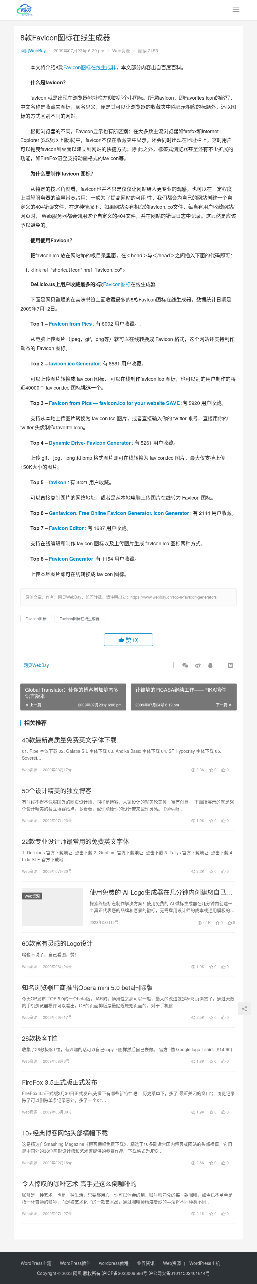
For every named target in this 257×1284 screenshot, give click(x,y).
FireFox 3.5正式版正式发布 (59, 1082)
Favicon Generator (71, 558)
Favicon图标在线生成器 (89, 67)
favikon (57, 482)
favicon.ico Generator (74, 363)
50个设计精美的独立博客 (57, 790)
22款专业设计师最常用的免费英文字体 (75, 841)
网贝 (77, 1273)
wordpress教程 (113, 1263)
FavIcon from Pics (70, 323)
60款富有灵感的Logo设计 (57, 943)
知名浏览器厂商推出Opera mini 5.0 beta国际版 (87, 987)
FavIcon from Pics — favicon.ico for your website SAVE (114, 402)
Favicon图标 (117, 284)
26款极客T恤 (40, 1038)
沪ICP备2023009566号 (125, 1273)
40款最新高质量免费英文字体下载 (69, 740)
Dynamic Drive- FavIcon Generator (90, 442)
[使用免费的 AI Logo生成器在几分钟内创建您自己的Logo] (52, 907)
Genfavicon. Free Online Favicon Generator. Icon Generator (119, 512)
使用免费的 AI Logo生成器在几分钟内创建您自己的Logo (161, 892)
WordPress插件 (75, 1263)
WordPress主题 (36, 1263)
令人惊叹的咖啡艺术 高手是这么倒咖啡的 (79, 1183)
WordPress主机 (204, 1263)
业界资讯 (146, 1263)
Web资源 (121, 50)
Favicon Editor (66, 528)
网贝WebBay (33, 50)
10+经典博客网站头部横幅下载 (65, 1133)
